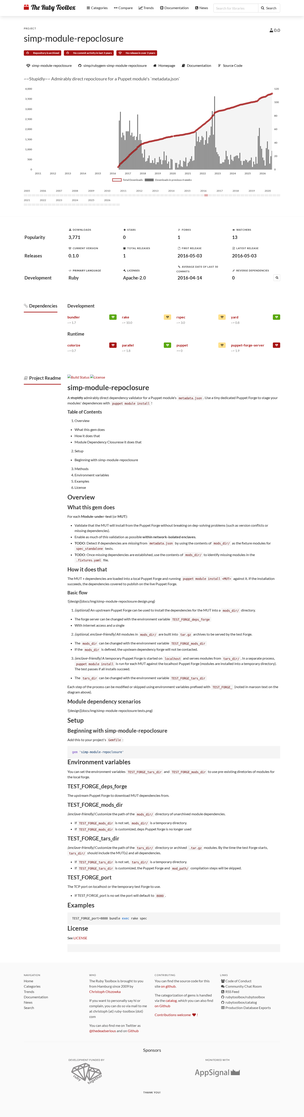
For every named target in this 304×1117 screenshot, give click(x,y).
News (28, 1002)
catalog (171, 1000)
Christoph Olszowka (105, 991)
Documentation (36, 997)
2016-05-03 (190, 255)
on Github (162, 1006)
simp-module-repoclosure (74, 38)
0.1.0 (74, 255)
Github (133, 1031)
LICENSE (80, 938)
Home (28, 981)
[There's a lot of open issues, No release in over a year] (222, 346)
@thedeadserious (102, 1031)
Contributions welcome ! (176, 1015)
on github (168, 986)
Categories (32, 986)
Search (29, 1007)
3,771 (74, 237)
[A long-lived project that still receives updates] (113, 318)
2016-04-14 (190, 277)
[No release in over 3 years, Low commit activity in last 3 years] (113, 346)
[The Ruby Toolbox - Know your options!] (49, 8)
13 (234, 237)
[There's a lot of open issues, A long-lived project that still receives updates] (167, 318)
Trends (29, 991)
